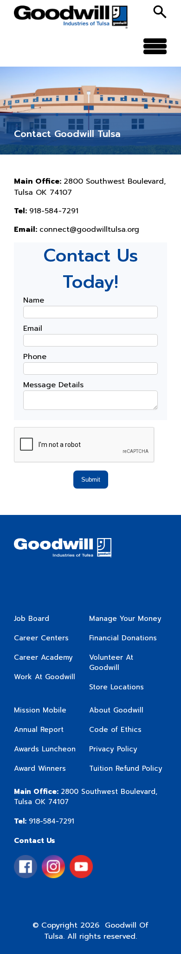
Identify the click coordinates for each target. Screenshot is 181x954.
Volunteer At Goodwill (111, 662)
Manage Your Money (125, 618)
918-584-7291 (44, 821)
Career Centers (41, 638)
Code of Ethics (115, 730)
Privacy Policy (113, 749)
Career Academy (43, 657)
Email (32, 328)
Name (33, 300)
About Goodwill (116, 710)
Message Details (53, 384)
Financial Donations (123, 638)
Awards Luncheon (45, 749)
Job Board (31, 618)
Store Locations (116, 687)
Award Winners (40, 768)
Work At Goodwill (44, 677)
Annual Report (39, 730)
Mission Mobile (40, 710)
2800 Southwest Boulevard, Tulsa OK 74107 (85, 797)
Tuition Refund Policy (125, 768)
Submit (90, 479)
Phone (34, 356)
